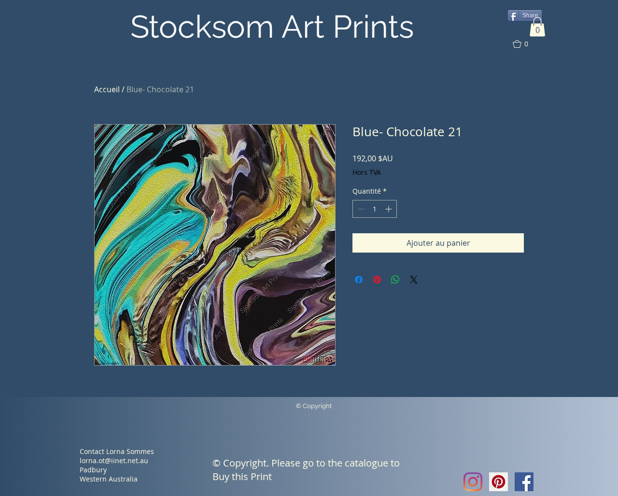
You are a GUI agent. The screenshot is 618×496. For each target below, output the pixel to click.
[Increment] (389, 208)
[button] (537, 27)
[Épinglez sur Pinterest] (377, 279)
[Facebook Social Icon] (524, 481)
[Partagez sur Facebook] (359, 279)
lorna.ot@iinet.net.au (114, 460)
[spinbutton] (374, 208)
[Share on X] (414, 279)
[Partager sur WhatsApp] (395, 279)
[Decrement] (360, 208)
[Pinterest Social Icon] (498, 481)
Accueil (107, 89)
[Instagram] (473, 481)
